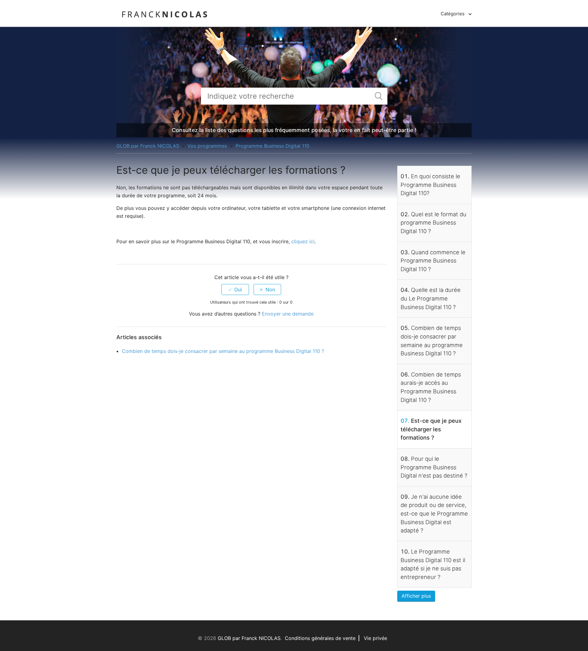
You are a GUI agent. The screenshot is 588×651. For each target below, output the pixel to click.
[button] (456, 14)
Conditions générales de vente (320, 638)
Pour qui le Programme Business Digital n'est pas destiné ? (434, 467)
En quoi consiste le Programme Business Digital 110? (430, 184)
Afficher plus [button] (416, 596)
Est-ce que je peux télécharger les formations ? (431, 429)
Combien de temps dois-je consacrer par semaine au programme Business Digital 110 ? (223, 351)
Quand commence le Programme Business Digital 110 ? (433, 260)
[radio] (235, 289)
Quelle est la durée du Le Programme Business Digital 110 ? (431, 298)
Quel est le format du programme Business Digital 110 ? (433, 222)
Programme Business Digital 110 (272, 146)
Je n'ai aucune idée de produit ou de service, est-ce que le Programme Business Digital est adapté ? (434, 513)
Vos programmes (207, 146)
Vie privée (375, 638)
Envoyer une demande (288, 314)
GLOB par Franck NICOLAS (147, 146)
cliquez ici (303, 241)
